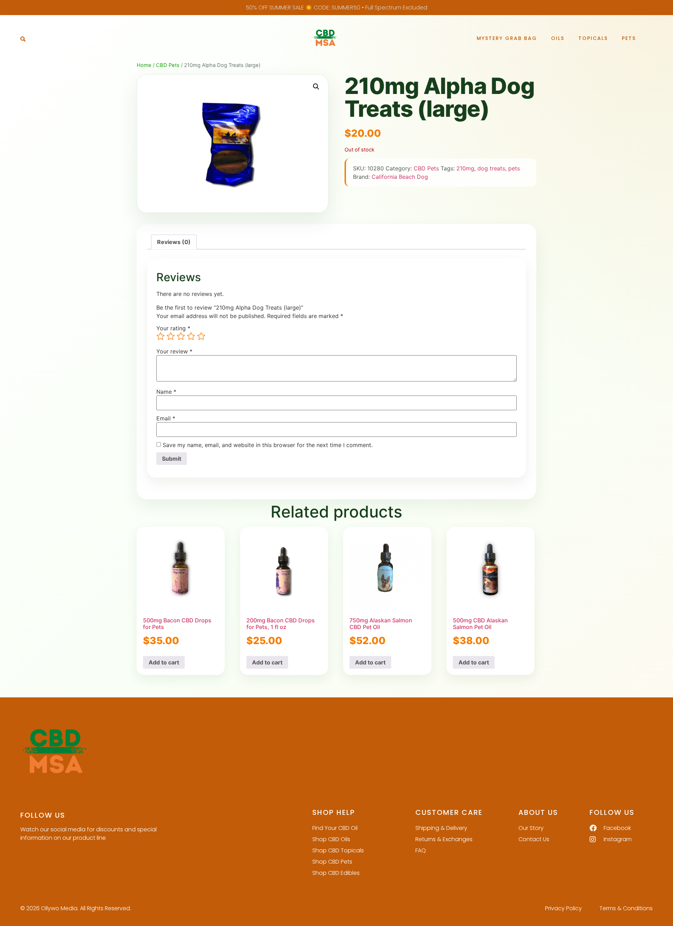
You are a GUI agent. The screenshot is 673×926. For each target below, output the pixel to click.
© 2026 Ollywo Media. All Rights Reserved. (75, 908)
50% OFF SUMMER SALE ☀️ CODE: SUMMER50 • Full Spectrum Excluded (336, 8)
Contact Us (533, 839)
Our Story (531, 828)
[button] (23, 38)
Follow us (42, 815)
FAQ (420, 850)
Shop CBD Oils (331, 839)
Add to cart (164, 662)
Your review (174, 351)
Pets (629, 38)
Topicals (593, 38)
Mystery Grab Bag (507, 38)
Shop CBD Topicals (338, 850)
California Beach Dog (400, 176)
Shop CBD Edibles (336, 873)
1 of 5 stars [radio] (160, 336)
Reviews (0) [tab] (174, 241)
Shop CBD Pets (332, 862)
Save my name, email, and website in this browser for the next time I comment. (268, 445)
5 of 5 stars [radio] (201, 336)
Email (165, 418)
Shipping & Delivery (441, 828)
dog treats (491, 168)
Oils (557, 38)
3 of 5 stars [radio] (181, 336)
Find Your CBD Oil (335, 828)
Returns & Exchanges (444, 839)
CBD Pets (167, 65)
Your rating (173, 328)
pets (514, 168)
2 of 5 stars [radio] (170, 336)
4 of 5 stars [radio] (191, 336)
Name (166, 391)
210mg (465, 168)
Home (144, 65)
